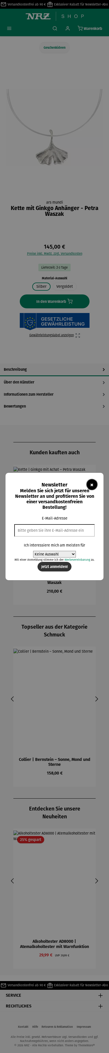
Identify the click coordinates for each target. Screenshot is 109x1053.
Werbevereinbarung (77, 560)
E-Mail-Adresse (54, 518)
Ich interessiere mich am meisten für (54, 545)
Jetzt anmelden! (54, 566)
